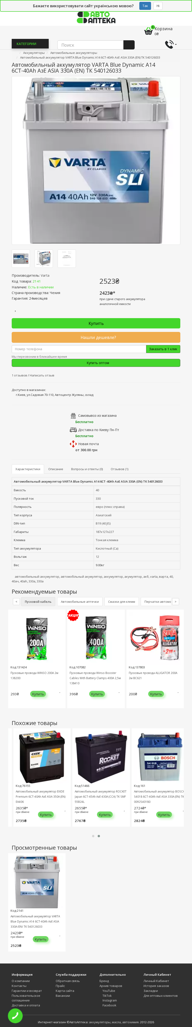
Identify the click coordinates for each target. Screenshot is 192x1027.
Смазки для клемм (121, 601)
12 (97, 556)
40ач (15, 581)
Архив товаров (111, 986)
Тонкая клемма (107, 540)
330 (98, 498)
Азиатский (103, 515)
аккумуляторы (100, 1022)
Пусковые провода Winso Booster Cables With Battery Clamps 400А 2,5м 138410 (95, 678)
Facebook (109, 1005)
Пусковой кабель (38, 601)
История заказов (156, 986)
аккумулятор (113, 576)
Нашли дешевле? (97, 337)
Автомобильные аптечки (80, 601)
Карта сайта (65, 991)
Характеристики (27, 469)
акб (146, 576)
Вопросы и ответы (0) (87, 469)
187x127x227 (105, 532)
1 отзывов (20, 375)
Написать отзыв (42, 375)
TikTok (107, 996)
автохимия (130, 1022)
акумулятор (133, 576)
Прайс (60, 986)
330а (32, 581)
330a (40, 581)
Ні (157, 6)
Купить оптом (97, 363)
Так (145, 6)
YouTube (108, 991)
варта (163, 576)
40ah (23, 581)
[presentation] (12, 662)
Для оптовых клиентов (161, 996)
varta (154, 576)
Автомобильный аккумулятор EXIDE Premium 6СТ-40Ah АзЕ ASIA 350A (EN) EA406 (36, 796)
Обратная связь (68, 981)
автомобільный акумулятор (81, 576)
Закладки (151, 991)
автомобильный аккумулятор (37, 576)
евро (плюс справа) (110, 507)
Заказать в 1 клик (163, 349)
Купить (96, 323)
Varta (45, 275)
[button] (93, 836)
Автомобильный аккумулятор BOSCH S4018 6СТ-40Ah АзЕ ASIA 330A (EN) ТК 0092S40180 (154, 796)
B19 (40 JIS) (103, 523)
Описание (55, 469)
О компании (21, 981)
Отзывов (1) (119, 469)
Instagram (109, 1000)
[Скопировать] (45, 281)
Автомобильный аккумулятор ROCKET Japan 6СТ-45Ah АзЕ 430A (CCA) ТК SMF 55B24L (96, 796)
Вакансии (63, 996)
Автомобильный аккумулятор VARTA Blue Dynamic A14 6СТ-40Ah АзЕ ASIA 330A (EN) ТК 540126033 (35, 921)
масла (116, 1022)
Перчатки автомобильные (164, 601)
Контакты (19, 986)
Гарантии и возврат (27, 991)
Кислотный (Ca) (107, 548)
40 (97, 490)
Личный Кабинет (156, 981)
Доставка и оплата (26, 1005)
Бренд (104, 981)
